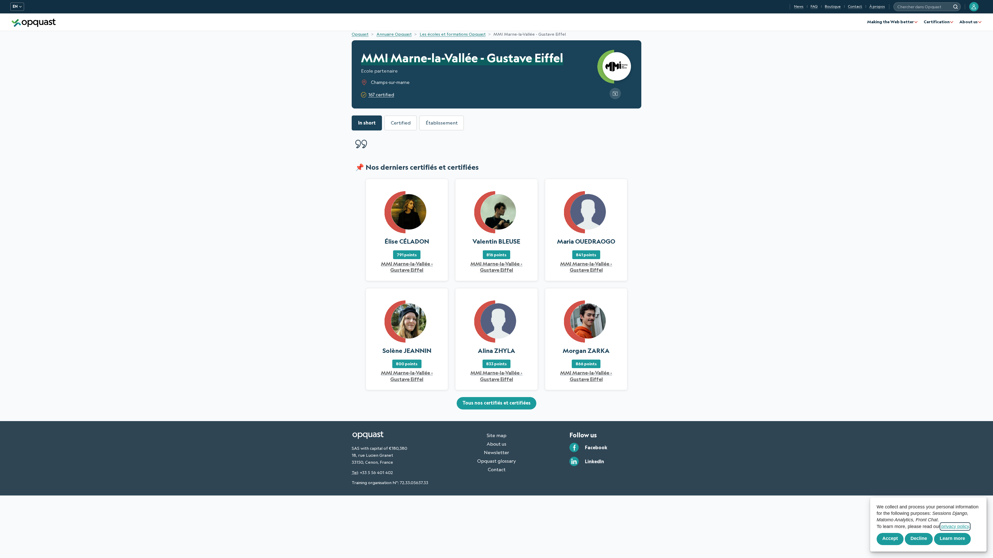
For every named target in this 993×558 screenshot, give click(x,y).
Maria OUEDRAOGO (586, 241)
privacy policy (955, 526)
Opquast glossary (496, 461)
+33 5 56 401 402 (376, 472)
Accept (890, 538)
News (798, 6)
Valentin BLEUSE (496, 241)
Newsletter (496, 452)
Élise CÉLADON (407, 241)
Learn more (952, 538)
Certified (401, 123)
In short (367, 123)
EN (15, 6)
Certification (937, 21)
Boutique (833, 6)
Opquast (360, 34)
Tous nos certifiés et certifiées (496, 403)
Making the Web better (890, 21)
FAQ (814, 6)
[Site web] (615, 93)
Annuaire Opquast (394, 34)
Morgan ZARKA (586, 350)
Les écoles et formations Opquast (453, 34)
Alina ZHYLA (496, 350)
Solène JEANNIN (406, 350)
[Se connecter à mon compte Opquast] (974, 6)
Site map (496, 435)
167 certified (381, 94)
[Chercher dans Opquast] (955, 7)
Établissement (442, 123)
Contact (855, 6)
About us (968, 21)
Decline (919, 538)
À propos (877, 6)
